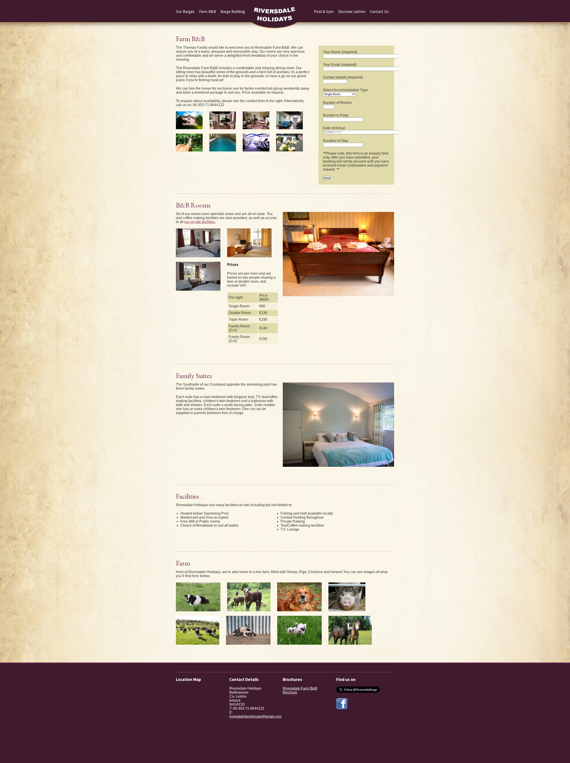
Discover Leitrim (351, 11)
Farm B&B (207, 11)
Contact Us (379, 11)
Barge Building (232, 11)
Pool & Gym (324, 11)
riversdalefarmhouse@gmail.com (255, 716)
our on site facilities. (200, 222)
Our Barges (185, 11)
